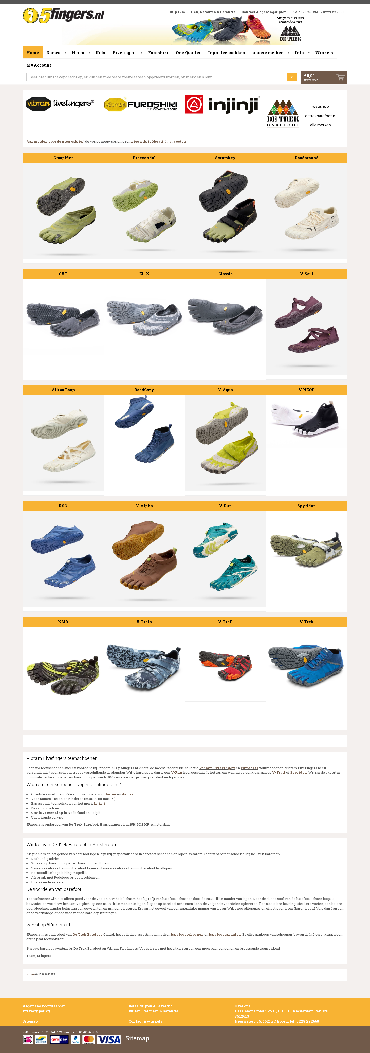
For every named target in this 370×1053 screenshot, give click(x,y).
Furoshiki (158, 52)
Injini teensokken (226, 52)
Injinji (99, 803)
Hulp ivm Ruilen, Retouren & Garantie (201, 12)
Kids (100, 52)
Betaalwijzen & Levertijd (151, 1006)
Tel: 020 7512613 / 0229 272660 (318, 12)
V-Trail (278, 772)
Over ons (242, 1006)
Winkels (324, 52)
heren (111, 794)
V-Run (176, 772)
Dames (53, 52)
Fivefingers (125, 52)
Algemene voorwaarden (44, 1006)
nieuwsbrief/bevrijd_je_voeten (158, 141)
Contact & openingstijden (264, 12)
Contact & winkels (145, 1021)
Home (32, 52)
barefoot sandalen (225, 934)
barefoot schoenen (187, 934)
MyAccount (38, 65)
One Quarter (188, 52)
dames (127, 794)
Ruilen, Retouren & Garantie (153, 1011)
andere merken (268, 52)
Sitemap (30, 1021)
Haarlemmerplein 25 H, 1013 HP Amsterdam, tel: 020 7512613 (281, 1014)
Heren (78, 52)
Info (299, 52)
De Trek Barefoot (87, 934)
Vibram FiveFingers (217, 768)
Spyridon (298, 772)
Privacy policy (37, 1011)
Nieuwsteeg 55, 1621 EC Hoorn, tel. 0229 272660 (277, 1021)
